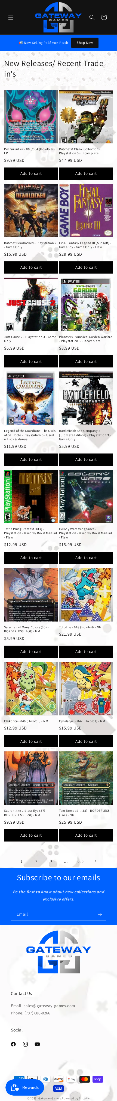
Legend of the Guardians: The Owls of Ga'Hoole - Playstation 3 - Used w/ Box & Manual (30, 435)
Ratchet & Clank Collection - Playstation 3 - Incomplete (80, 151)
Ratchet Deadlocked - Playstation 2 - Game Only (30, 245)
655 (81, 861)
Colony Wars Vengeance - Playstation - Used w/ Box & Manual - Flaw (85, 533)
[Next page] (95, 861)
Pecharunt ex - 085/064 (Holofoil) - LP (29, 151)
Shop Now (85, 42)
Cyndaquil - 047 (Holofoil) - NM (82, 721)
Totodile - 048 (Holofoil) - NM (80, 627)
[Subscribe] (100, 914)
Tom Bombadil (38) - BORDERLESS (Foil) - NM (84, 813)
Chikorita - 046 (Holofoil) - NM (26, 721)
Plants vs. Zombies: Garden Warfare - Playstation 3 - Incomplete (85, 339)
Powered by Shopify (76, 1098)
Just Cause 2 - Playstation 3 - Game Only (30, 339)
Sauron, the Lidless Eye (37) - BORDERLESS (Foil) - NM (25, 813)
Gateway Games (49, 1098)
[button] (11, 17)
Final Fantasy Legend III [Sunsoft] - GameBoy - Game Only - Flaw (85, 245)
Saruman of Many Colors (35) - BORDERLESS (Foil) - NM (26, 629)
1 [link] (22, 861)
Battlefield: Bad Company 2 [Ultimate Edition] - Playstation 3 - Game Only (85, 435)
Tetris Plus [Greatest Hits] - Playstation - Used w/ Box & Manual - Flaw (30, 533)
